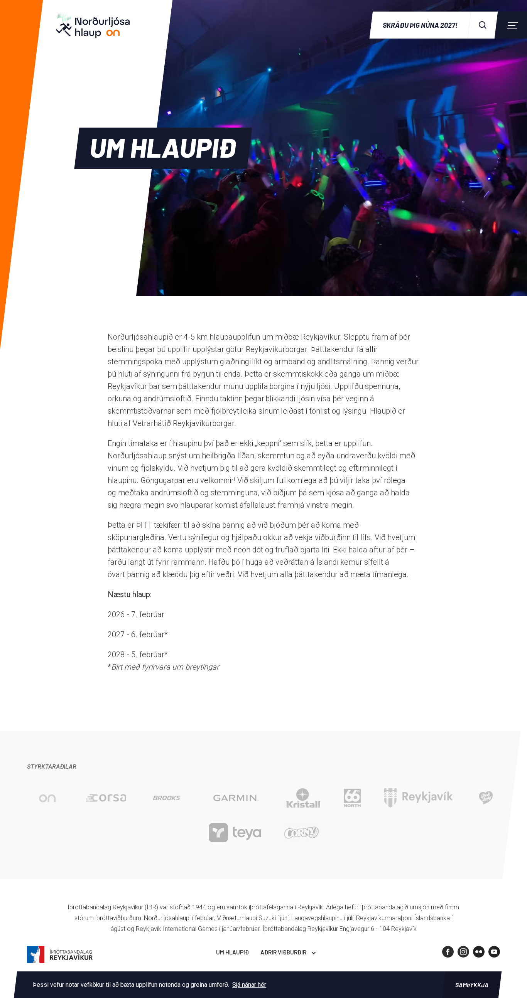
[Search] (482, 25)
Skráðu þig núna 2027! (420, 25)
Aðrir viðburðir (283, 952)
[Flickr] (479, 952)
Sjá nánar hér (249, 984)
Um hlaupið (232, 952)
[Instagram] (463, 952)
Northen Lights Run (98, 25)
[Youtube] (494, 952)
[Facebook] (448, 952)
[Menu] (511, 25)
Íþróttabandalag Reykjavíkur (60, 954)
